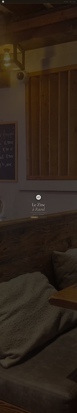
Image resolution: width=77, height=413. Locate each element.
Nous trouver (42, 217)
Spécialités (66, 1)
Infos (71, 1)
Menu (74, 1)
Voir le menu (34, 217)
